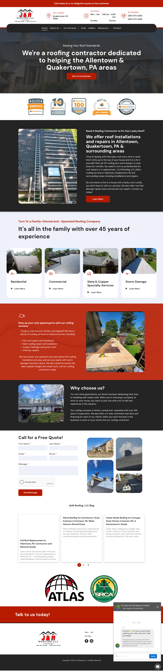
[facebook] (86, 641)
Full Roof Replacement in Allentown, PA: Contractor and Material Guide (36, 543)
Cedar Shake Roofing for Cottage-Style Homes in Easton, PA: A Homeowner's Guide (123, 521)
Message (22, 464)
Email (21, 453)
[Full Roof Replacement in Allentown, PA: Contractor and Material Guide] (38, 525)
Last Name (54, 443)
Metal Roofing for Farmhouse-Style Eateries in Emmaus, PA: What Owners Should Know (81, 521)
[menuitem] (44, 28)
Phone (52, 453)
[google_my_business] (91, 641)
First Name (23, 443)
